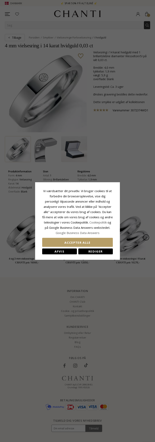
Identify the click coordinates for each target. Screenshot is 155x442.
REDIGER (95, 251)
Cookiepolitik (98, 222)
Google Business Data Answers (77, 233)
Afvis (59, 251)
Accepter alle (77, 242)
